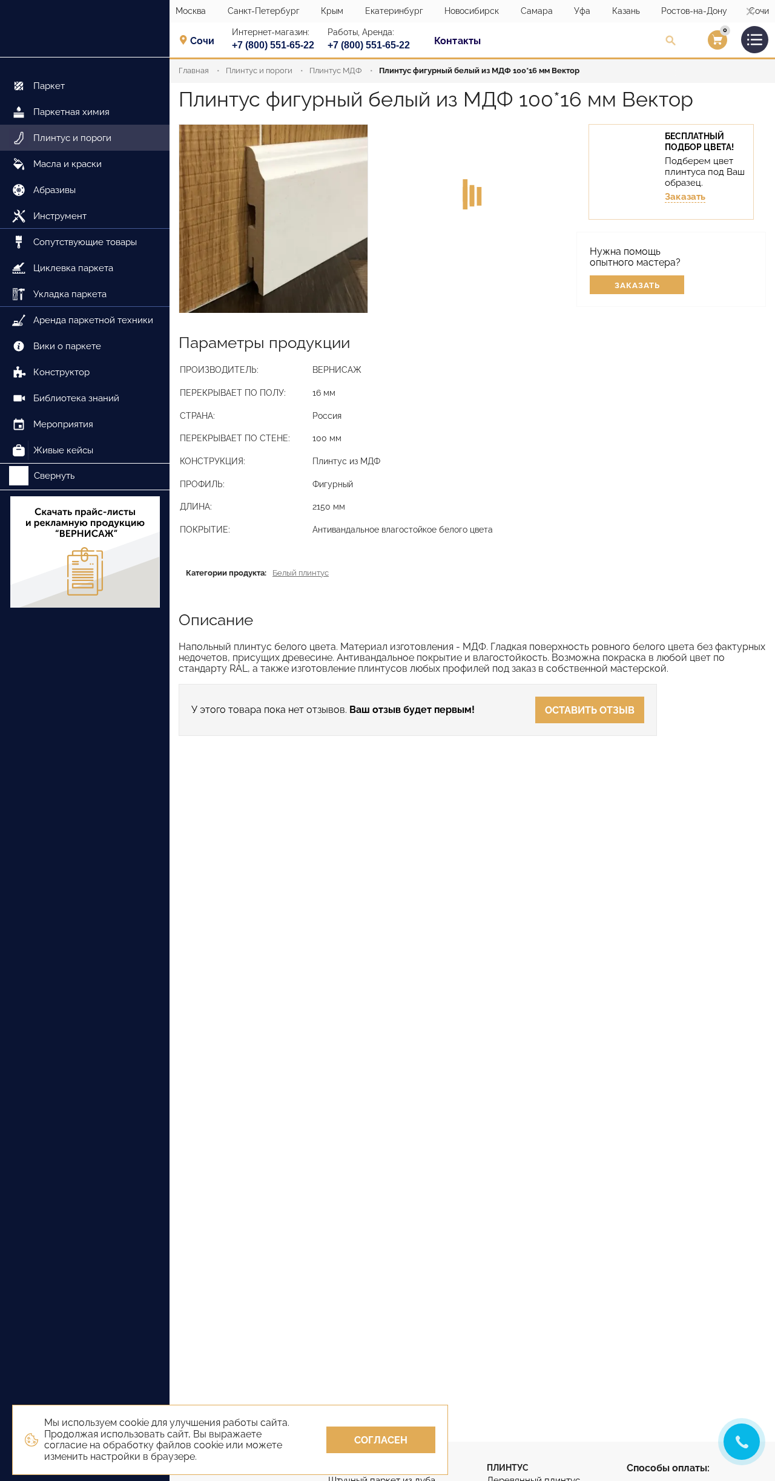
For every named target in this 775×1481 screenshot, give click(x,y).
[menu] (85, 260)
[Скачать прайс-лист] (85, 553)
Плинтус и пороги (259, 70)
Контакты (457, 41)
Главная (194, 70)
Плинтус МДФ (335, 70)
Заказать (685, 196)
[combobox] (206, 40)
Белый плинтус (300, 572)
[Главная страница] (85, 28)
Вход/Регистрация (702, 43)
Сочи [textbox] (202, 41)
